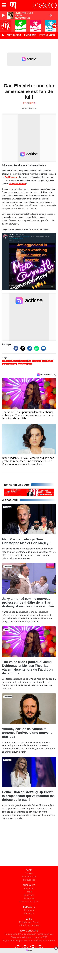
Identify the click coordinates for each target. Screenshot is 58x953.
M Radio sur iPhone (29, 922)
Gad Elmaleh (11, 177)
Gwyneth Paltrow (17, 184)
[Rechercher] (47, 5)
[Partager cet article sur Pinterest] (29, 349)
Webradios (14, 35)
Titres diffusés (29, 876)
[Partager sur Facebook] (15, 349)
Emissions (30, 35)
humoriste (36, 361)
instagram (14, 361)
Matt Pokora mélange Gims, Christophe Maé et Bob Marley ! (26, 541)
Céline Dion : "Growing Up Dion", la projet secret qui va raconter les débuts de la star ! (28, 795)
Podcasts (29, 910)
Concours (29, 898)
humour (23, 361)
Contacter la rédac (29, 901)
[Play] (3, 15)
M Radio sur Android (29, 925)
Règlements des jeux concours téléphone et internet (29, 940)
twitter (5, 361)
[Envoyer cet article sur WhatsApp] (36, 349)
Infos (29, 891)
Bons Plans (29, 888)
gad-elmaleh (47, 361)
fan (29, 361)
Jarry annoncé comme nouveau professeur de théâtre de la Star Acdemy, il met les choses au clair (28, 602)
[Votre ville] (35, 5)
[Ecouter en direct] (42, 5)
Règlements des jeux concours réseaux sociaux (29, 934)
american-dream (25, 364)
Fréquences (47, 35)
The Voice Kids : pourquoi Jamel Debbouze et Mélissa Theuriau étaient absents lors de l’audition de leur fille (27, 667)
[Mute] (51, 15)
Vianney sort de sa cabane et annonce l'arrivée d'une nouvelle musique (27, 732)
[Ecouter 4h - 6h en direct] (29, 492)
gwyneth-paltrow (9, 364)
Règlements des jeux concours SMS (29, 937)
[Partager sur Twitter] (22, 349)
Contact (29, 873)
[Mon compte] (54, 5)
